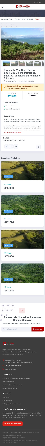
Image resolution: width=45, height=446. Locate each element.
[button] (4, 44)
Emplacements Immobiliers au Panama (14, 437)
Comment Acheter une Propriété (12, 385)
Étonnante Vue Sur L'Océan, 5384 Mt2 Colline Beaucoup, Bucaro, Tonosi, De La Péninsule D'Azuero (22, 74)
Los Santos (29, 19)
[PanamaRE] (22, 6)
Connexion (38, 2)
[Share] (6, 146)
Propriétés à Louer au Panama (30, 432)
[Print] (16, 146)
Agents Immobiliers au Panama (12, 435)
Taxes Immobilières (8, 381)
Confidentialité (7, 400)
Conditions (6, 397)
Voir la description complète (12, 132)
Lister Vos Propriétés (14, 423)
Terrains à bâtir (20, 19)
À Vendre (10, 19)
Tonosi (37, 19)
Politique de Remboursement (11, 404)
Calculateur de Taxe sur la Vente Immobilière (16, 378)
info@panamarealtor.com (13, 365)
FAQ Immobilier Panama (10, 388)
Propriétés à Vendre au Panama (12, 432)
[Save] (11, 146)
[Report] (38, 147)
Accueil (3, 19)
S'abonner (37, 329)
